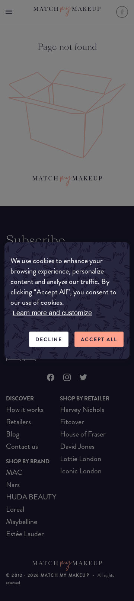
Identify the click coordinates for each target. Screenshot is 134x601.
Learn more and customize (52, 312)
